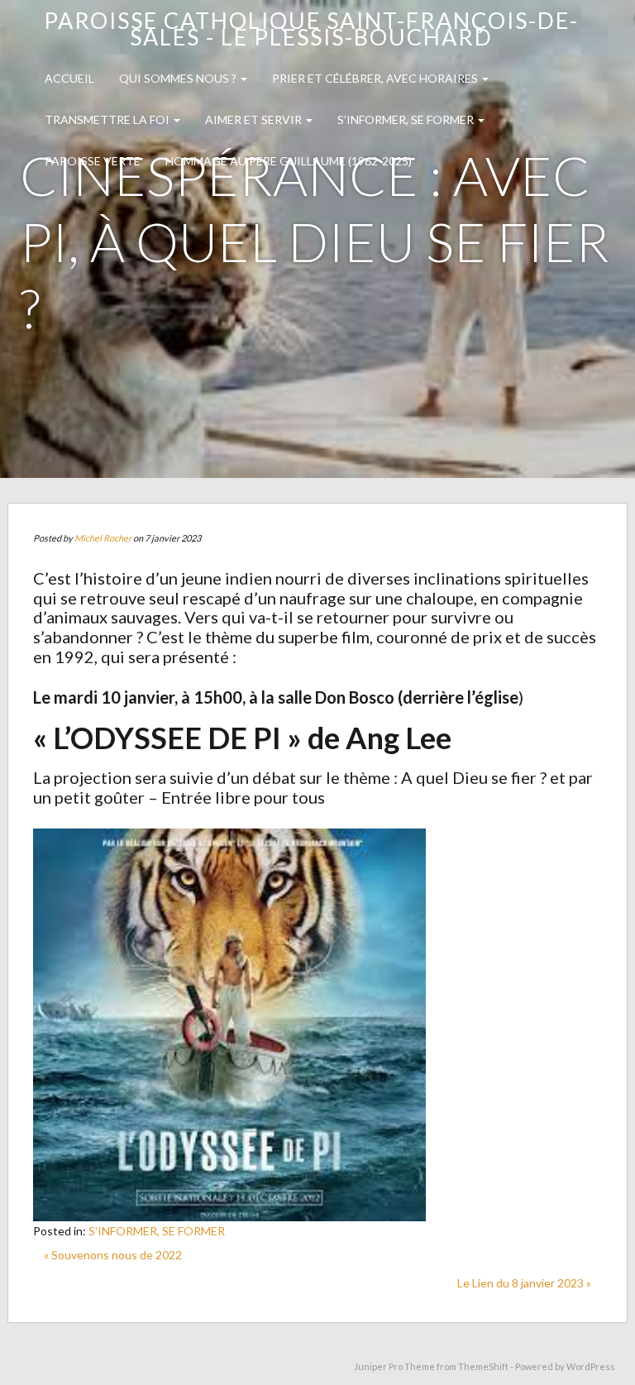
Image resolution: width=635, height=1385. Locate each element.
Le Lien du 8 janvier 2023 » (524, 1283)
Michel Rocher (102, 538)
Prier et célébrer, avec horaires (376, 78)
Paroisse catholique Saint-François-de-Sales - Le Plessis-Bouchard (311, 28)
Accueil (69, 78)
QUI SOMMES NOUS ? (179, 78)
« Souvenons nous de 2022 (113, 1255)
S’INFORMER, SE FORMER (406, 119)
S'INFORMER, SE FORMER (156, 1231)
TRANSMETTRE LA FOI (108, 119)
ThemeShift (483, 1366)
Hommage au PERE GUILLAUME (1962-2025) (288, 161)
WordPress (590, 1366)
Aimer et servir (254, 119)
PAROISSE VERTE (93, 161)
